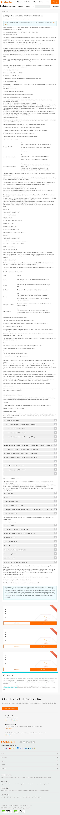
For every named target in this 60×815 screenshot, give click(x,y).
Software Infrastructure (34, 784)
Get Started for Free (10, 708)
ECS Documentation (12, 784)
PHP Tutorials (45, 790)
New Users (50, 784)
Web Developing (33, 790)
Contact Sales (55, 6)
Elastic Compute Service (7, 777)
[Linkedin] (24, 742)
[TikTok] (34, 742)
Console (41, 1)
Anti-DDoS (18, 777)
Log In (47, 1)
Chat (6, 720)
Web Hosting (43, 777)
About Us (8, 805)
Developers (25, 790)
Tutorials (39, 790)
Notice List (25, 805)
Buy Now (43, 623)
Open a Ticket (8, 728)
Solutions (20, 6)
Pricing (28, 6)
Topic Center (4, 790)
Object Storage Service (27, 777)
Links (30, 805)
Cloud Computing (12, 790)
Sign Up (55, 2)
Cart (35, 1)
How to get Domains (22, 784)
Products (12, 6)
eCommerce (37, 777)
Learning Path (43, 784)
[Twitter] (27, 742)
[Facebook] (21, 742)
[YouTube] (30, 742)
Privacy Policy (14, 805)
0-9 (40, 797)
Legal (20, 805)
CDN (15, 777)
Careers (3, 805)
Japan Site (3, 784)
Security (49, 777)
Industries (19, 790)
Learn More (16, 623)
